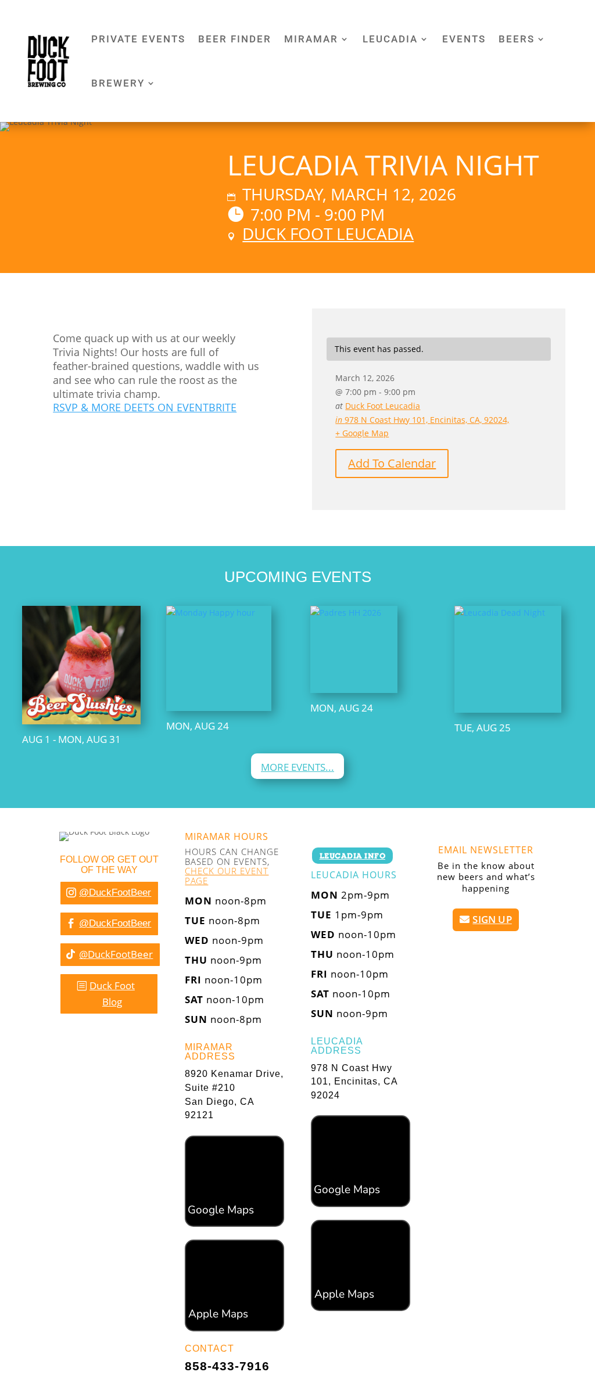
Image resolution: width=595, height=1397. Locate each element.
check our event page (226, 875)
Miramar (311, 39)
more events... (297, 767)
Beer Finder (234, 39)
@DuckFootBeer (115, 892)
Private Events (138, 39)
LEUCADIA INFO (353, 855)
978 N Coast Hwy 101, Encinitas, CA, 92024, (422, 419)
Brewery (118, 83)
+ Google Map (362, 433)
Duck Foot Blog (112, 994)
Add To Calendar (392, 463)
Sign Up (491, 919)
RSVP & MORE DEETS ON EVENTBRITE (144, 407)
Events (464, 39)
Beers (517, 39)
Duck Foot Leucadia (328, 233)
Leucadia (390, 39)
